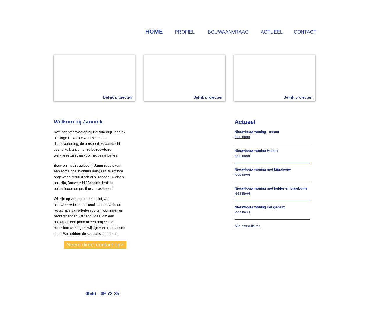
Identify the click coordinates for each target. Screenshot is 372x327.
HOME (154, 31)
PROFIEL (185, 32)
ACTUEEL (272, 32)
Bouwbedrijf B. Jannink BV (85, 22)
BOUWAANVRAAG (228, 32)
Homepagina (241, 274)
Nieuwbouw (284, 278)
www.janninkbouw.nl (166, 302)
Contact (237, 290)
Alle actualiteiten (248, 226)
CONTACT (305, 32)
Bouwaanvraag (243, 282)
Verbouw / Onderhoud (292, 274)
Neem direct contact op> (95, 245)
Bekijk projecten (117, 97)
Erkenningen (285, 286)
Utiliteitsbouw (285, 282)
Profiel (236, 278)
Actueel (237, 286)
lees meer (242, 137)
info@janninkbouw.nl (166, 298)
